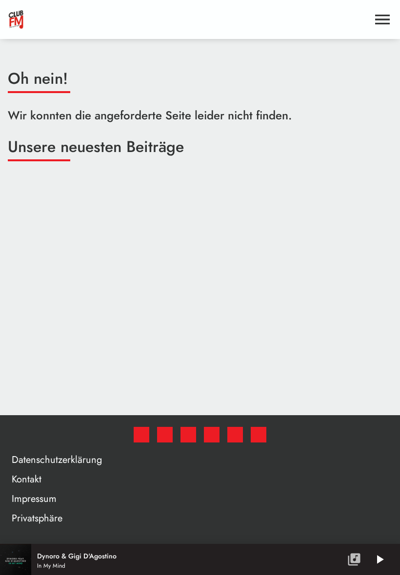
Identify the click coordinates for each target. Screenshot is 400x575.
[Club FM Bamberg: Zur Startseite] (188, 19)
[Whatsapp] (212, 434)
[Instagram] (188, 434)
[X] (165, 434)
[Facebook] (141, 434)
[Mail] (258, 434)
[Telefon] (235, 434)
